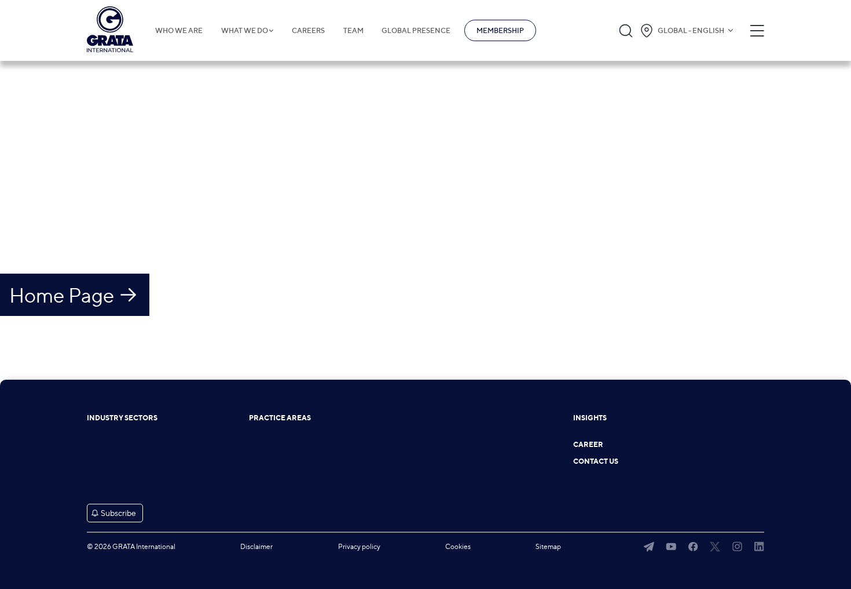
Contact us (595, 461)
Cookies (458, 546)
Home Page (61, 295)
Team (353, 31)
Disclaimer (256, 546)
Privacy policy (359, 546)
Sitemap (548, 546)
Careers (308, 31)
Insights (590, 418)
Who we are (179, 31)
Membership (500, 30)
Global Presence (416, 31)
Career (588, 444)
